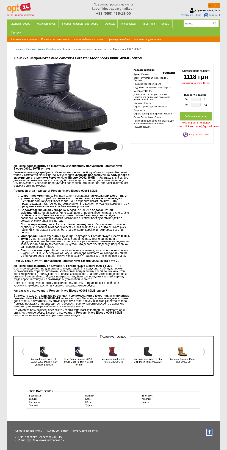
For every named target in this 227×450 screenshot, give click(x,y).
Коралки (146, 399)
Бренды (16, 32)
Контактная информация (24, 39)
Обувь (88, 402)
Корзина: (214, 15)
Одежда (110, 23)
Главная (18, 49)
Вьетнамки (147, 395)
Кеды (88, 399)
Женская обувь (20, 23)
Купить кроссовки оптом (28, 430)
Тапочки (33, 405)
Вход (198, 15)
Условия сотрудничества (147, 39)
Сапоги (145, 402)
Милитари (149, 23)
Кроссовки (34, 402)
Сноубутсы (52, 49)
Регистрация (187, 15)
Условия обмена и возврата (88, 39)
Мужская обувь (46, 23)
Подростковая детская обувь (80, 23)
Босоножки (35, 395)
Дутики (33, 399)
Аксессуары (128, 23)
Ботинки (89, 395)
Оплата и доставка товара (55, 39)
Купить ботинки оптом (86, 430)
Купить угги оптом (57, 430)
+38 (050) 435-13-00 (113, 13)
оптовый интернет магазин (21, 15)
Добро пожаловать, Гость (207, 10)
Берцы (165, 23)
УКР (217, 5)
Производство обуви (119, 39)
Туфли (88, 405)
